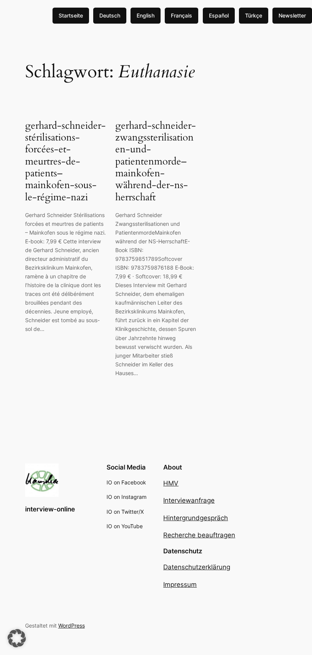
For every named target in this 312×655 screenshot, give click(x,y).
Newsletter (292, 15)
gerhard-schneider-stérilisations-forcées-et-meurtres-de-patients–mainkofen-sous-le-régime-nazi (65, 161)
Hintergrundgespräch (195, 518)
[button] (16, 638)
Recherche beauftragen (199, 535)
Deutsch (109, 15)
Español (219, 15)
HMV (170, 483)
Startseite (71, 15)
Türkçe (253, 15)
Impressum (180, 584)
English (145, 15)
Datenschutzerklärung (196, 567)
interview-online (50, 509)
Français (181, 15)
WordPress (71, 625)
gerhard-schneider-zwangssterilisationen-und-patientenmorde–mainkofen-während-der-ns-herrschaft (155, 161)
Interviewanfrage (189, 500)
